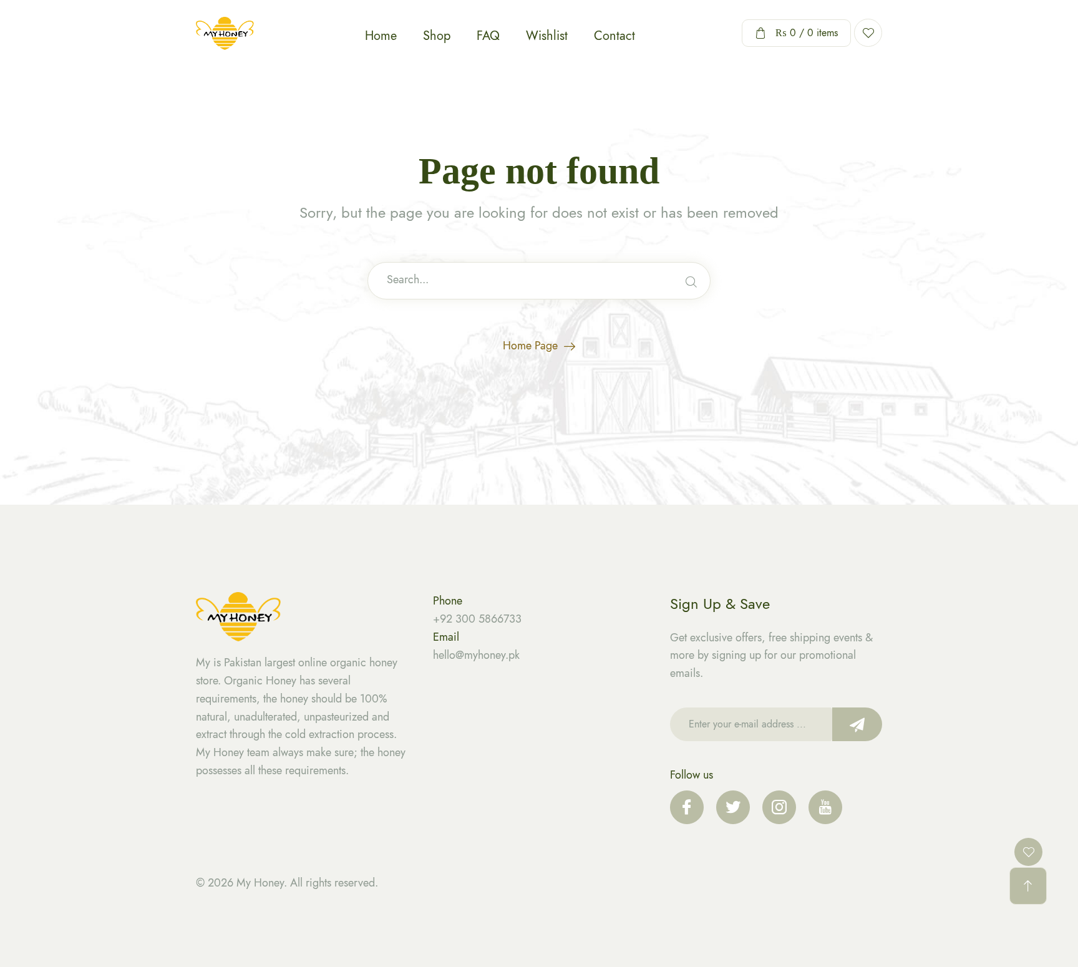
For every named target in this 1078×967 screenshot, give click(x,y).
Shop (436, 36)
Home (381, 36)
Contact (614, 36)
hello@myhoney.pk (476, 655)
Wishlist (547, 36)
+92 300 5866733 (477, 619)
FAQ (488, 36)
